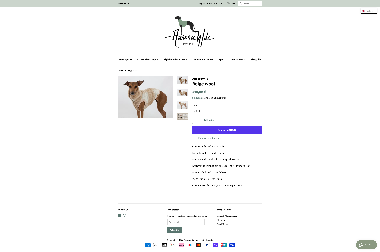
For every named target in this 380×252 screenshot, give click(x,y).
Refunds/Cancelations (227, 215)
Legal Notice (222, 224)
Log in (202, 3)
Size (194, 105)
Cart (233, 3)
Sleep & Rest (237, 59)
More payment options (209, 137)
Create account (216, 3)
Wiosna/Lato (125, 59)
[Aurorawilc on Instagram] (124, 216)
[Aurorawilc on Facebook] (119, 216)
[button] (369, 10)
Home (120, 70)
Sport (222, 59)
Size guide (256, 59)
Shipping (197, 97)
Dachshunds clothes (203, 59)
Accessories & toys (146, 59)
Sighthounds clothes (174, 59)
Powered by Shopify (204, 239)
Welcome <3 (123, 3)
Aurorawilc (189, 239)
